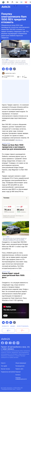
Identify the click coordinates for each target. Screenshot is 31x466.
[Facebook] (2, 342)
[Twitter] (6, 342)
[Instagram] (17, 342)
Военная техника (5, 369)
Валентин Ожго (10, 73)
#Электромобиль (23, 326)
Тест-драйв (4, 366)
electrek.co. (19, 140)
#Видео (12, 326)
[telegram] (3, 69)
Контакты (17, 374)
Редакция (18, 372)
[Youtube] (10, 342)
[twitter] (10, 69)
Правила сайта (19, 369)
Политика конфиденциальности (21, 378)
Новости (3, 363)
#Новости (5, 326)
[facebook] (7, 69)
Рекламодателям (19, 366)
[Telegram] (14, 342)
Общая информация (20, 363)
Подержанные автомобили (8, 372)
